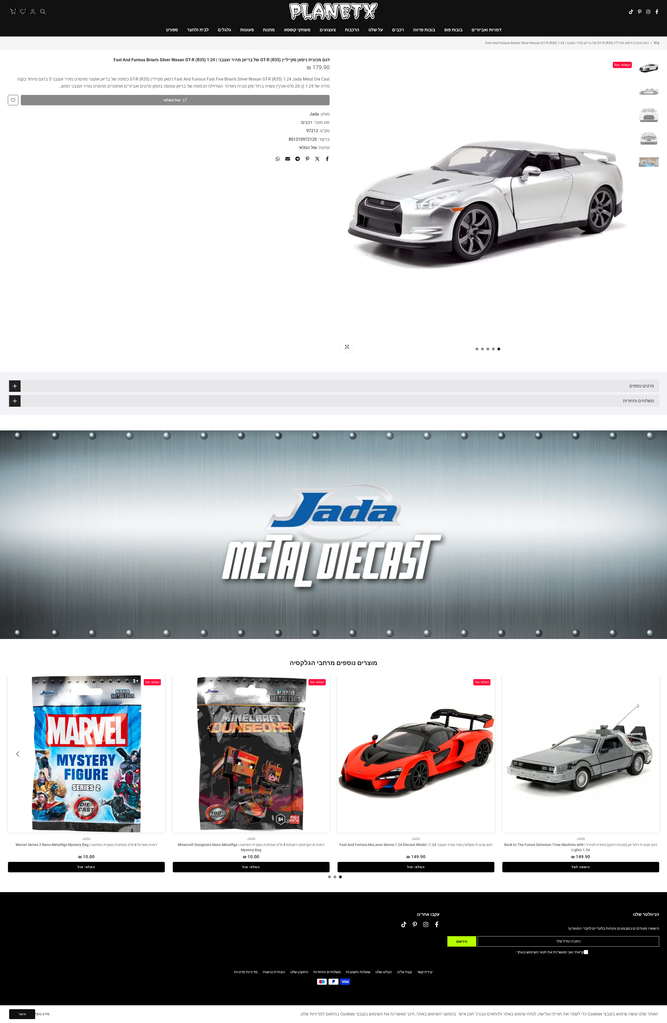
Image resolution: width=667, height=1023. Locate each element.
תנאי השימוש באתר (532, 952)
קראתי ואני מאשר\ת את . (550, 952)
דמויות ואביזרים (486, 29)
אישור (22, 1014)
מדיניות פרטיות (246, 972)
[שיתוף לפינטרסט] (307, 158)
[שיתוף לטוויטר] (317, 158)
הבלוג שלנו (383, 972)
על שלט (375, 29)
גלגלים (224, 29)
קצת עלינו (404, 972)
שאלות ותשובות (358, 972)
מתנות (269, 29)
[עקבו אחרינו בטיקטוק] (631, 12)
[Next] (18, 753)
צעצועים (328, 29)
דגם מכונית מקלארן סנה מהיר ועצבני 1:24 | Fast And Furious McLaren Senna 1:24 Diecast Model (415, 845)
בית (656, 43)
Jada (314, 114)
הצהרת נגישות (274, 972)
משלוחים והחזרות (327, 972)
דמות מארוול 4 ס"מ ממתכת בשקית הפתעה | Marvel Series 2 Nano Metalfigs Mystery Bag (86, 845)
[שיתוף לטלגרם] (297, 158)
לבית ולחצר (198, 29)
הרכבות (352, 29)
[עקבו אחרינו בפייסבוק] (656, 12)
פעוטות (247, 29)
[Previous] (648, 753)
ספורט (172, 29)
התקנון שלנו (299, 972)
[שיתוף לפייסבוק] (327, 158)
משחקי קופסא (297, 29)
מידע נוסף (42, 1014)
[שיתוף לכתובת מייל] (287, 158)
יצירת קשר (425, 972)
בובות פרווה (424, 29)
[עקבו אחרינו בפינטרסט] (639, 12)
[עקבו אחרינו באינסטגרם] (648, 12)
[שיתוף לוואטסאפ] (277, 158)
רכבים (398, 29)
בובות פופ (453, 29)
